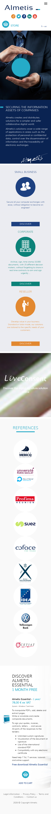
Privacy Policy (29, 794)
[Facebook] (24, 18)
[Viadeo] (13, 18)
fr (42, 26)
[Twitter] (19, 18)
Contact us (32, 797)
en (45, 26)
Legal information (11, 794)
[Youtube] (35, 18)
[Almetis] (22, 7)
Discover (25, 224)
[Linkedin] (29, 18)
